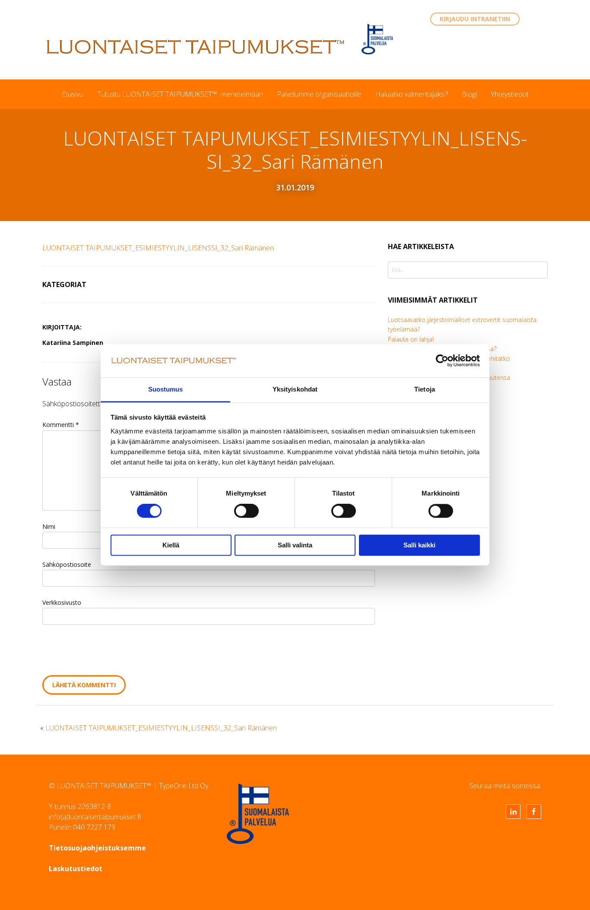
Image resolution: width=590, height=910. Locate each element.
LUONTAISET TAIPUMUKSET (195, 47)
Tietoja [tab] (424, 389)
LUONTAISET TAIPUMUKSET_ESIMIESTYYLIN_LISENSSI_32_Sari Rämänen (158, 248)
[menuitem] (72, 94)
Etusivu (72, 94)
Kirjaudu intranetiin (475, 19)
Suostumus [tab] (165, 389)
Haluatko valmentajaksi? (411, 94)
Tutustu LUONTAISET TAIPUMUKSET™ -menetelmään (180, 94)
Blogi (469, 94)
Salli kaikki (419, 545)
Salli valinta (295, 545)
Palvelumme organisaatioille (319, 94)
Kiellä (170, 545)
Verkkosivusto (61, 602)
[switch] (246, 511)
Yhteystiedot (510, 94)
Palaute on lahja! (411, 339)
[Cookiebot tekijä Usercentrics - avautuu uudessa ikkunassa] (442, 360)
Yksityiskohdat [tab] (295, 389)
